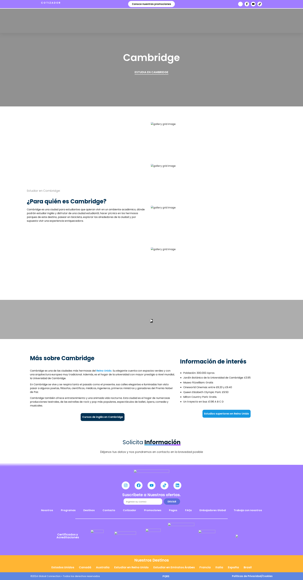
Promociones (152, 510)
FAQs (188, 510)
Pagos (173, 510)
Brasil (248, 567)
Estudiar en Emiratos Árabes (174, 567)
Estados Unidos (62, 567)
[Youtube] (253, 4)
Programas (68, 510)
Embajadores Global (212, 510)
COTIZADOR (51, 3)
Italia (219, 567)
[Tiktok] (259, 4)
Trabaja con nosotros (248, 510)
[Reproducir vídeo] (151, 321)
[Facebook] (139, 485)
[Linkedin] (177, 485)
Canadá (85, 567)
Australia (103, 567)
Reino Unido (104, 371)
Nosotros (47, 510)
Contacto (109, 510)
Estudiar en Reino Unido (131, 567)
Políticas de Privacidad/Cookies (252, 576)
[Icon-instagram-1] (240, 4)
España (233, 567)
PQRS (166, 576)
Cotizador (129, 510)
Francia (205, 567)
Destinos (89, 510)
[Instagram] (126, 485)
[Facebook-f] (247, 4)
